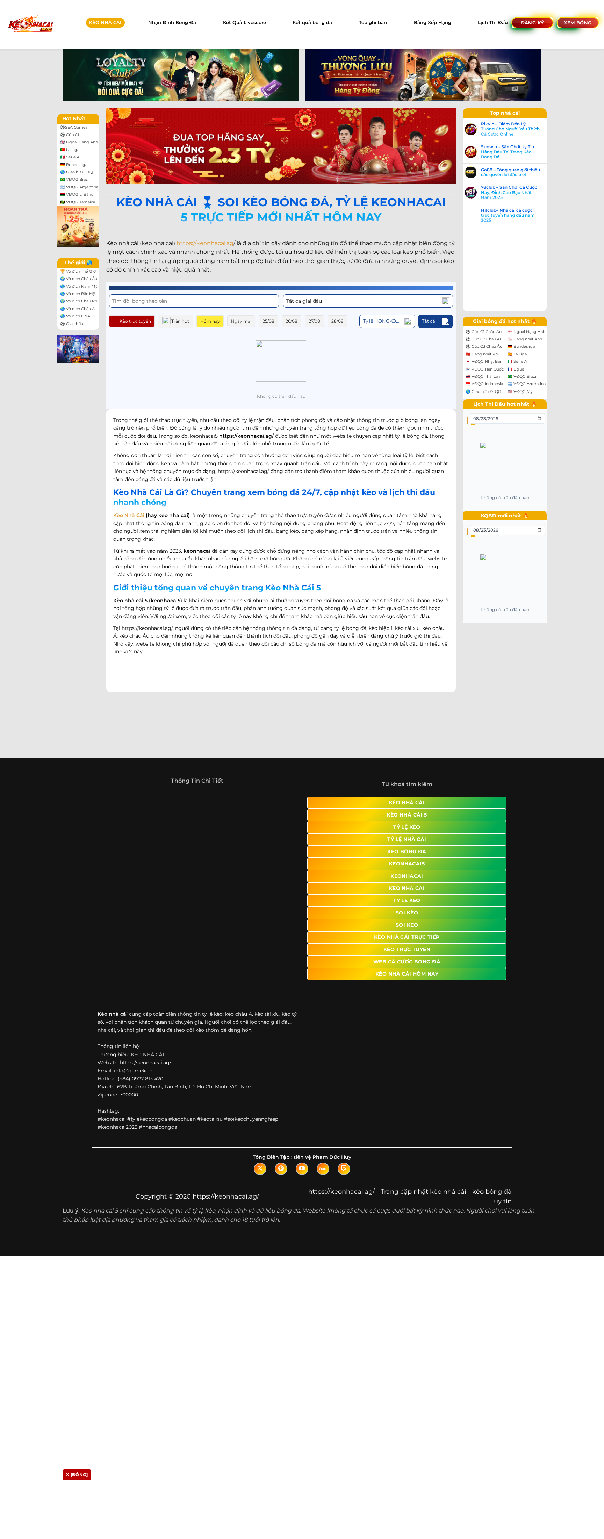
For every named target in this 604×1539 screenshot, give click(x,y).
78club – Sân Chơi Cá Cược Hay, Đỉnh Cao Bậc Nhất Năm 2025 (509, 192)
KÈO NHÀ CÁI (105, 22)
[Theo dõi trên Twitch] (344, 1102)
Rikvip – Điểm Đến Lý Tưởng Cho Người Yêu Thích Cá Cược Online (510, 129)
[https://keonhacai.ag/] (30, 24)
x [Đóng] (77, 1474)
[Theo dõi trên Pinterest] (281, 1102)
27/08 (314, 321)
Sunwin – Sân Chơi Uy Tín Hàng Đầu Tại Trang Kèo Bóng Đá (507, 151)
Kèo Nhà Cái (128, 515)
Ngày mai (241, 321)
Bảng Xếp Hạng (432, 22)
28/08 (337, 321)
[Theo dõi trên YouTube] (302, 1102)
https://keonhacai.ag (205, 243)
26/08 (291, 321)
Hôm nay (210, 321)
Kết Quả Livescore (244, 22)
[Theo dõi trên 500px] (323, 1102)
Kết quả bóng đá (312, 22)
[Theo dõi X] (260, 1102)
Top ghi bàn (373, 22)
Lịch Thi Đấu (493, 22)
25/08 (268, 321)
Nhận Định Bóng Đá (172, 22)
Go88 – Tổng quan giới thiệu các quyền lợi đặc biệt (510, 172)
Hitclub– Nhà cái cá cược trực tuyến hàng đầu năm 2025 (508, 215)
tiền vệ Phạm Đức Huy (322, 1090)
